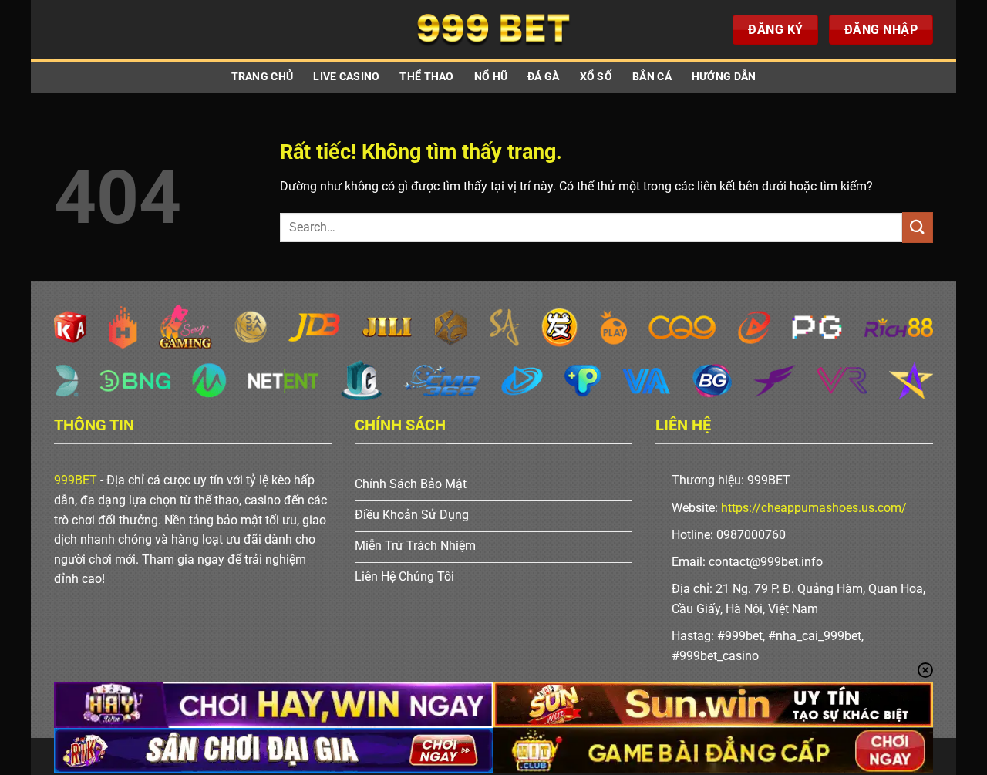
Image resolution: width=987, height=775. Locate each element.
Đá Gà (543, 76)
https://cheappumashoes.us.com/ (814, 507)
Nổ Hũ (490, 76)
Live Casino (346, 76)
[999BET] (493, 29)
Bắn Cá (652, 76)
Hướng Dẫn (724, 76)
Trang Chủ (262, 76)
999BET (75, 480)
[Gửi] (917, 227)
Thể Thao (426, 76)
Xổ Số (596, 76)
